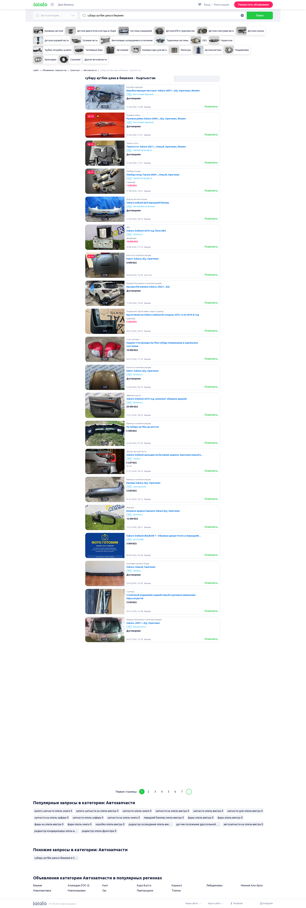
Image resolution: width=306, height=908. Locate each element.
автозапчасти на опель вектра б (243, 824)
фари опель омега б (79, 824)
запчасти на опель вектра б (172, 810)
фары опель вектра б (200, 817)
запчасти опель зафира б (88, 817)
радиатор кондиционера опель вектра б (56, 831)
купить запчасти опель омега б (53, 810)
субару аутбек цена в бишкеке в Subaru (56, 857)
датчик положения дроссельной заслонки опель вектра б (198, 824)
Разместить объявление (253, 4)
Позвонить (211, 106)
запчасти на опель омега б (123, 817)
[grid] (152, 434)
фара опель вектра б (230, 817)
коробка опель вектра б (110, 824)
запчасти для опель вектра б (245, 810)
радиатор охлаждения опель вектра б (151, 824)
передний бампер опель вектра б (164, 817)
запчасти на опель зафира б (51, 817)
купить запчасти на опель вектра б (97, 810)
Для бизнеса (66, 4)
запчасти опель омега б (137, 810)
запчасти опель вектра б (208, 810)
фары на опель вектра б (48, 824)
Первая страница (126, 791)
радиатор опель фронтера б (99, 831)
